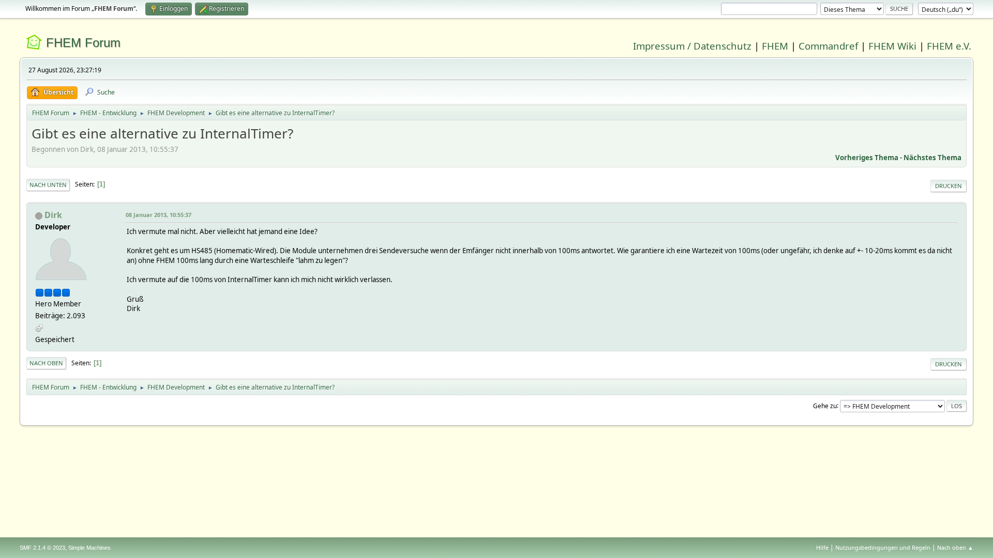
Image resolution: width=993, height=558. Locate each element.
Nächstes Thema (932, 157)
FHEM (775, 45)
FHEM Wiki (892, 45)
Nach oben (46, 363)
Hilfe (822, 547)
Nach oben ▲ (955, 547)
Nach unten (48, 185)
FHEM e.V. (949, 45)
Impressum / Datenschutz (692, 45)
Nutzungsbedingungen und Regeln (882, 547)
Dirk (53, 215)
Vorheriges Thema (866, 157)
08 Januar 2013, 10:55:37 (158, 215)
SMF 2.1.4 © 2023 (42, 548)
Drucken (948, 186)
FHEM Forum (83, 43)
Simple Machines (89, 548)
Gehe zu (825, 405)
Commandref (828, 45)
